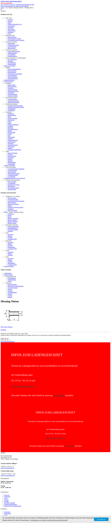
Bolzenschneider (12, 284)
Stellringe (10, 161)
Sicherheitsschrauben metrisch (16, 107)
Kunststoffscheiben (13, 229)
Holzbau (10, 21)
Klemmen (10, 61)
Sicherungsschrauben (13, 102)
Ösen (9, 135)
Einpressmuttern (12, 70)
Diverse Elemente (12, 153)
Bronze (10, 217)
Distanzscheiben (12, 86)
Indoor (9, 23)
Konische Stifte (12, 156)
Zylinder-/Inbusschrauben (13, 180)
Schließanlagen (12, 278)
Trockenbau (11, 29)
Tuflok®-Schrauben (9, 165)
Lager (5, 498)
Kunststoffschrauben (13, 226)
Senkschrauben (12, 172)
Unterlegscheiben (12, 94)
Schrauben (10, 143)
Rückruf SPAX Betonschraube (12, 506)
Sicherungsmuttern (13, 78)
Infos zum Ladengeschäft (11, 1)
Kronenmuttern (12, 72)
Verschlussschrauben (13, 188)
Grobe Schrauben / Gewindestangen (16, 58)
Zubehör (10, 297)
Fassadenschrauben (13, 199)
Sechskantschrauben (11, 97)
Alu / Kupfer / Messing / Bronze (15, 212)
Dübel (9, 117)
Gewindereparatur (13, 287)
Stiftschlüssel (11, 186)
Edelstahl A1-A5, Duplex (13, 196)
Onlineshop (59, 395)
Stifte (7, 151)
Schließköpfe (11, 110)
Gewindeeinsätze (12, 99)
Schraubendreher (12, 292)
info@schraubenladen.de (7, 341)
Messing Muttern (12, 220)
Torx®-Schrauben (11, 167)
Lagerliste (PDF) (12, 239)
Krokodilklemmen (13, 129)
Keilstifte (10, 154)
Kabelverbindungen (13, 124)
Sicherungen (11, 146)
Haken (9, 123)
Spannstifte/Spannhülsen (14, 149)
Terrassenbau (11, 26)
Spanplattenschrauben (14, 173)
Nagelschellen (11, 132)
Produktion (7, 496)
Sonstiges (10, 231)
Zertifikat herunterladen (10, 504)
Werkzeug (8, 283)
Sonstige (10, 294)
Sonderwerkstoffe (9, 266)
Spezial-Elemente (12, 210)
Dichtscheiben (11, 85)
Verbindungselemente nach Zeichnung (14, 178)
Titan (7, 257)
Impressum (7, 512)
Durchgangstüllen (12, 118)
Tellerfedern (11, 93)
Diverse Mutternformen (14, 69)
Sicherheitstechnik (11, 276)
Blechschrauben (10, 35)
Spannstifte (11, 157)
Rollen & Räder (8, 275)
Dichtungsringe (12, 115)
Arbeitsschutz (8, 273)
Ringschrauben (12, 62)
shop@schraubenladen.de (8, 475)
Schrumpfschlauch (13, 145)
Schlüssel (10, 291)
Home (2, 7)
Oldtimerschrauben (9, 80)
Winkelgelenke (12, 162)
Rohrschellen (11, 137)
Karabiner (10, 126)
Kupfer (10, 215)
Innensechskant (12, 189)
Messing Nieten (12, 223)
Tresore (10, 281)
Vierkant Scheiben (13, 96)
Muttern (8, 67)
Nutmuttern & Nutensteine (15, 74)
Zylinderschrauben (13, 175)
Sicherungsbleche (12, 89)
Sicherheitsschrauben (11, 104)
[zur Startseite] (15, 6)
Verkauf (6, 499)
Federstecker (11, 120)
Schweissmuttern (12, 75)
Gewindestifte (11, 54)
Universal (10, 19)
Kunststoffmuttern (13, 228)
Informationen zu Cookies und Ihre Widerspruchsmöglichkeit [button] (49, 520)
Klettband (10, 128)
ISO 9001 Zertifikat (9, 503)
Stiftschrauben (11, 48)
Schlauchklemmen (13, 140)
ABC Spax (9, 18)
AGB (5, 515)
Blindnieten (11, 113)
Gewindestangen (12, 59)
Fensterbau (11, 27)
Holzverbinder (12, 30)
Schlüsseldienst (12, 279)
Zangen (10, 295)
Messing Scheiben (13, 221)
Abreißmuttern (12, 109)
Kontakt (6, 501)
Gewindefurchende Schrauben (16, 40)
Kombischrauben (12, 56)
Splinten (10, 148)
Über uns (6, 495)
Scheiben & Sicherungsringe (15, 207)
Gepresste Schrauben (11, 50)
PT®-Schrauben (8, 81)
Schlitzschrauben (12, 53)
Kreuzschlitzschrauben (14, 51)
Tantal (7, 250)
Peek (7, 233)
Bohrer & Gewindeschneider (15, 286)
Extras (9, 33)
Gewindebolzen (12, 46)
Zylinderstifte (11, 164)
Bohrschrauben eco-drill (14, 38)
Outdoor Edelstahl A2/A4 (15, 24)
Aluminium (11, 214)
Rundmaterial (11, 247)
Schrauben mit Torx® (14, 184)
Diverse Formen (12, 181)
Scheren (10, 289)
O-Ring (10, 134)
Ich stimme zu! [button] (101, 519)
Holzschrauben (12, 202)
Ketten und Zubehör (9, 66)
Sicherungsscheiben (13, 91)
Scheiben (8, 83)
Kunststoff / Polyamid (12, 225)
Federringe (11, 88)
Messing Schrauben (13, 218)
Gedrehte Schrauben (11, 42)
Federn (9, 121)
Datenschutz (7, 513)
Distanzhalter (11, 43)
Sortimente (11, 32)
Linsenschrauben (12, 170)
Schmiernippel (12, 142)
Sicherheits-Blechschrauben (15, 105)
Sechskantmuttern (12, 77)
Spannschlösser (12, 64)
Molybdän (9, 241)
